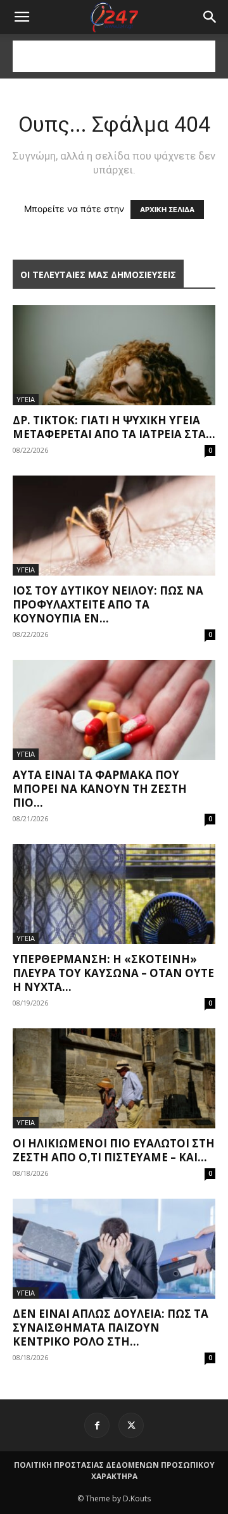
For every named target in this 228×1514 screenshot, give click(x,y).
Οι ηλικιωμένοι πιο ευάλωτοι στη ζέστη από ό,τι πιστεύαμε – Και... (114, 1150)
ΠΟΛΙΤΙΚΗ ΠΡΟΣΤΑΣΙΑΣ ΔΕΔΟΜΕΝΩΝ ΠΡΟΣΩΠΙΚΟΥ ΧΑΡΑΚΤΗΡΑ (114, 1471)
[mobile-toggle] (21, 17)
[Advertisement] (114, 56)
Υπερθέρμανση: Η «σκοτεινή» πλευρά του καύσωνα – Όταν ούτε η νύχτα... (113, 973)
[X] (131, 1425)
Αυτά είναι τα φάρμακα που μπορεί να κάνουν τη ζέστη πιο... (100, 788)
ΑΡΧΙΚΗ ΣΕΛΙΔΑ (167, 209)
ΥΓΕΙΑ (25, 399)
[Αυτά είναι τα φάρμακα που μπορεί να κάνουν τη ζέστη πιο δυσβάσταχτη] (114, 710)
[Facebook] (97, 1425)
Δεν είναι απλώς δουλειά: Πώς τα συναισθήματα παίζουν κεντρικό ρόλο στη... (110, 1327)
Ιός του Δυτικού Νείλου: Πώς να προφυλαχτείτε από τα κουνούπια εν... (108, 604)
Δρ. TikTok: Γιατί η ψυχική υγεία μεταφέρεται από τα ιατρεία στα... (114, 427)
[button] (210, 17)
